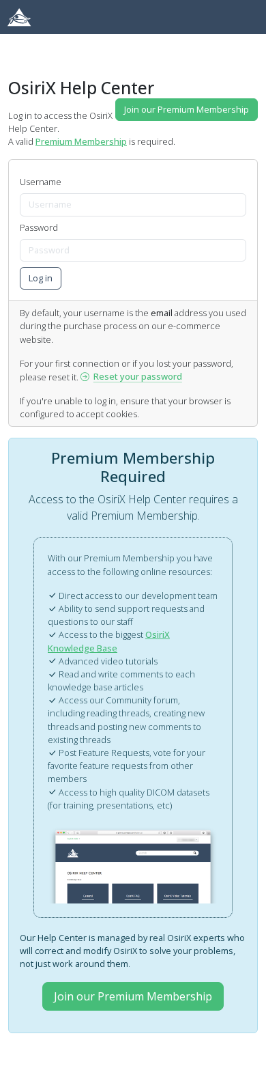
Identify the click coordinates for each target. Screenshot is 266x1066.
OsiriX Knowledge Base (109, 641)
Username (40, 182)
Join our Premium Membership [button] (186, 109)
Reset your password (137, 376)
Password (39, 227)
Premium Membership (81, 141)
